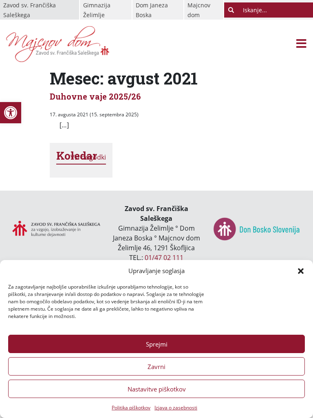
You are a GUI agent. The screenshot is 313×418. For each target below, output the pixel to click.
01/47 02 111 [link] (164, 257)
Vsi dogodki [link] (88, 157)
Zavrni (156, 366)
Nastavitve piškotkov (157, 389)
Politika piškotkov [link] (131, 407)
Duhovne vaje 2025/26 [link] (95, 96)
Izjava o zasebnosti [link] (175, 407)
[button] (301, 271)
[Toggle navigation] (301, 44)
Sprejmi (157, 344)
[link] (10, 112)
